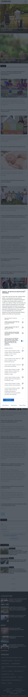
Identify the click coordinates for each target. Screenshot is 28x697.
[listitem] (14, 319)
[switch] (22, 322)
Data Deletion (5, 405)
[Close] (25, 291)
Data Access (14, 405)
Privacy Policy (22, 405)
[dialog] (14, 348)
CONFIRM (8, 400)
